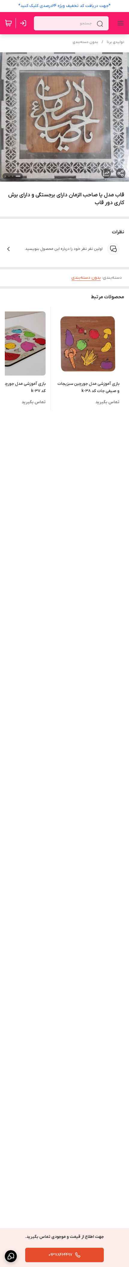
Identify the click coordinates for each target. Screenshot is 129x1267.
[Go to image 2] (12, 176)
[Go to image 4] (5, 176)
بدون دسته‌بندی (85, 42)
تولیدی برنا (115, 42)
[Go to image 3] (9, 176)
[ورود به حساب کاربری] (24, 23)
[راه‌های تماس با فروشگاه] (11, 1256)
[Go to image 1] (18, 176)
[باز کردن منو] (119, 23)
